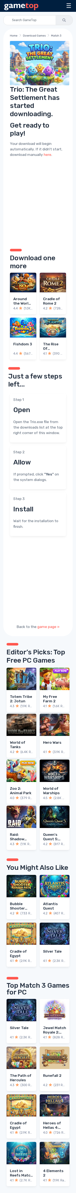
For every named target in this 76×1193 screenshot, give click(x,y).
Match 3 (56, 35)
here (47, 155)
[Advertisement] (38, 202)
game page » (48, 627)
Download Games (34, 35)
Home (14, 35)
